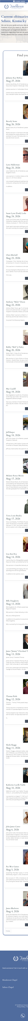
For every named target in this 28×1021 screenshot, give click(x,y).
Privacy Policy (21, 1007)
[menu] (25, 3)
